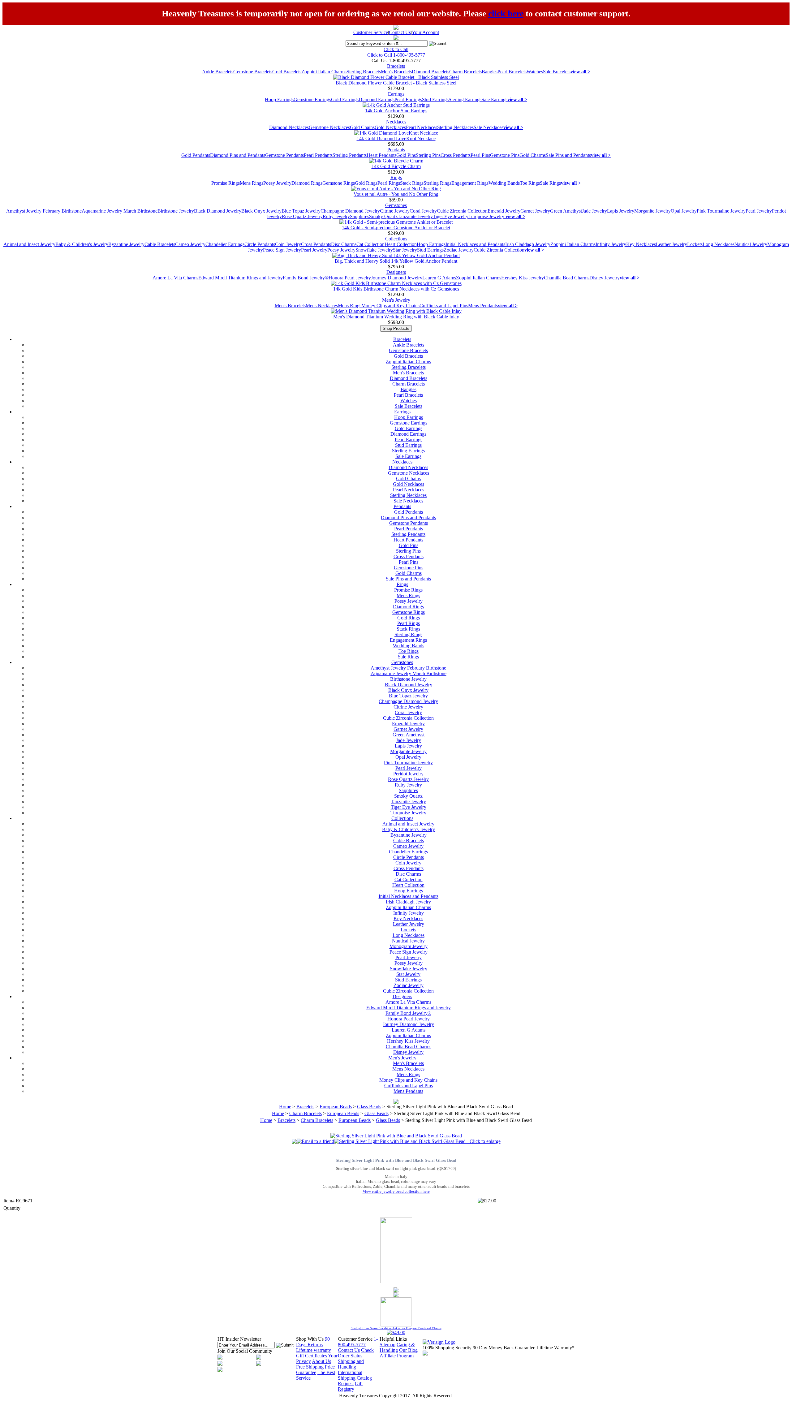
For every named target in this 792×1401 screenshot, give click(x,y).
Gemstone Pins (504, 155)
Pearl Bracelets (512, 71)
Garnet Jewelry (535, 210)
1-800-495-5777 (358, 1341)
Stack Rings (412, 183)
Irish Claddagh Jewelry (527, 244)
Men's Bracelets (396, 71)
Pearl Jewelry (759, 210)
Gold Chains (362, 127)
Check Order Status (356, 1352)
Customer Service (370, 32)
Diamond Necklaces (289, 127)
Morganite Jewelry (652, 210)
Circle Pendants (259, 244)
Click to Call (396, 49)
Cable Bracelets (159, 244)
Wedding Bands (504, 183)
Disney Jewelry (604, 277)
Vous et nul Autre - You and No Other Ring (396, 194)
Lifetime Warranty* (555, 1347)
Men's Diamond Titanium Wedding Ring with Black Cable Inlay (396, 316)
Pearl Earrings (408, 99)
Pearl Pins (480, 155)
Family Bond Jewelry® (306, 277)
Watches (535, 71)
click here (505, 13)
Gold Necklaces (390, 127)
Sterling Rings (437, 183)
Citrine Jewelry (395, 210)
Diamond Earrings (376, 99)
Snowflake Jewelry (374, 249)
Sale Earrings (494, 99)
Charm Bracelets (465, 71)
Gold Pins (406, 155)
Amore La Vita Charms (175, 277)
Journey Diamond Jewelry (396, 277)
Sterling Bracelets (363, 71)
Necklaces (396, 121)
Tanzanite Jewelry (415, 216)
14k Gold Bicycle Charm (396, 166)
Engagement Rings (470, 183)
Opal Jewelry (684, 210)
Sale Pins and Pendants (568, 155)
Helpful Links (393, 1339)
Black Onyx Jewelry (261, 210)
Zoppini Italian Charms (323, 71)
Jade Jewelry (594, 210)
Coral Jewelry (423, 210)
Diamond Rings (306, 183)
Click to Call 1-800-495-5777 (396, 55)
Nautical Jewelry (750, 244)
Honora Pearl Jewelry (350, 277)
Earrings (396, 94)
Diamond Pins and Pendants (237, 155)
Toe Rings (530, 183)
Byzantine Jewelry (126, 244)
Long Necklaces (718, 244)
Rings (396, 177)
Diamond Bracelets (430, 71)
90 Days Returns (313, 1341)
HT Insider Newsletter (239, 1339)
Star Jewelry (405, 249)
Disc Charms (343, 244)
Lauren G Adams (439, 277)
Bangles (489, 71)
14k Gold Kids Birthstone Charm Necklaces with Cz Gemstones (396, 288)
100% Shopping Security (447, 1347)
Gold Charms (532, 155)
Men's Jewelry (396, 300)
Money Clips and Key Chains (390, 305)
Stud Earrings (435, 99)
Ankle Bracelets (217, 71)
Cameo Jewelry (190, 244)
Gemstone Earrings (312, 99)
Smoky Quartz (383, 216)
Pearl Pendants (318, 155)
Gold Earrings (345, 99)
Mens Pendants (483, 305)
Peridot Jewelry (408, 773)
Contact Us (400, 32)
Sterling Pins (428, 155)
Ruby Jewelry (336, 216)
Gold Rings (366, 183)
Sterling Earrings (465, 99)
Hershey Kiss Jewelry (522, 277)
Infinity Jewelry (611, 244)
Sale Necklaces (488, 127)
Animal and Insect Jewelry (29, 244)
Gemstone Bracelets (252, 71)
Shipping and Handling (351, 1364)
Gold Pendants (195, 155)
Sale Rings (550, 183)
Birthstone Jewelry (175, 210)
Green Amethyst (566, 210)
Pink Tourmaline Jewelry (721, 210)
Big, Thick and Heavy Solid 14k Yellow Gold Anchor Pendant (396, 261)
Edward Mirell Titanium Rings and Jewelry (240, 277)
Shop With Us (310, 1339)
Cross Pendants (456, 155)
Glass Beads (369, 1106)
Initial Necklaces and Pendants (475, 244)
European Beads (336, 1106)
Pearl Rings (388, 183)
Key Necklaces (641, 244)
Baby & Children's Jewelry (81, 244)
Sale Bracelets (556, 71)
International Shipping (350, 1375)
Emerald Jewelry (504, 210)
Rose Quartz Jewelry (302, 216)
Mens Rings (251, 183)
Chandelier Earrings (224, 244)
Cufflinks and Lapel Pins (444, 305)
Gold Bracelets (286, 71)
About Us (321, 1361)
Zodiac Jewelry (459, 249)
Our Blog (408, 1350)
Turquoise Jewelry (487, 216)
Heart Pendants (381, 155)
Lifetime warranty (313, 1350)
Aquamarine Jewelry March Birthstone (119, 210)
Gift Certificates (311, 1355)
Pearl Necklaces (421, 127)
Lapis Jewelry (620, 210)
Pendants (396, 149)
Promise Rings (225, 183)
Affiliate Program (397, 1355)
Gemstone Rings (338, 183)
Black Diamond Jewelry (217, 210)
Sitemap (387, 1344)
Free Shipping (310, 1366)
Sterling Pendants (350, 155)
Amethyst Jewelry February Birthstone (44, 210)
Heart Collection (401, 244)
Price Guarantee (315, 1369)
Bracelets (396, 66)
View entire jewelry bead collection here (396, 1191)
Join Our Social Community (244, 1351)
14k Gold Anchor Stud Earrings (396, 110)
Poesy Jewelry (277, 183)
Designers (396, 272)
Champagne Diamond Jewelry (350, 210)
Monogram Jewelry (409, 946)
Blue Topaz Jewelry (301, 210)
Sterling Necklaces (455, 127)
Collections (396, 238)
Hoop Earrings (279, 99)
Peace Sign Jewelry (282, 249)
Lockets (695, 244)
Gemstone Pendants (284, 155)
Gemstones (396, 205)
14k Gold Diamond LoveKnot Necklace (396, 138)
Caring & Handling (397, 1347)
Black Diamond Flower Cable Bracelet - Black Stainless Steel (396, 82)
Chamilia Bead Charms (566, 277)
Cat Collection (370, 244)
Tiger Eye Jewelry (450, 216)
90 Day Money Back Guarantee (504, 1347)
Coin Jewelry (288, 244)
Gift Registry (350, 1386)
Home (285, 1106)
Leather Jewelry (671, 244)
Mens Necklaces (322, 305)
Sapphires (359, 216)
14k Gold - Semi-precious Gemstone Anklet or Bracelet (396, 227)
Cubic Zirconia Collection (462, 210)
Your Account (425, 32)
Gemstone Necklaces (329, 127)
